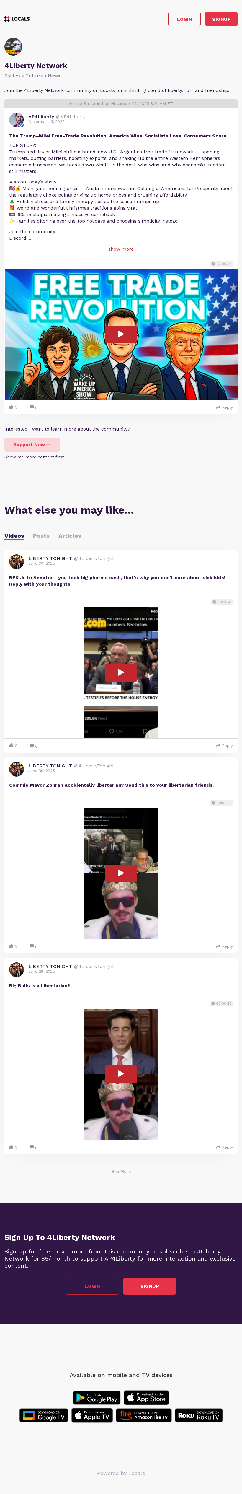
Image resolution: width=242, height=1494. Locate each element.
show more (121, 249)
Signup (221, 19)
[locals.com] (17, 19)
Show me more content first (34, 456)
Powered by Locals (121, 1473)
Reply (227, 407)
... (30, 238)
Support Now (29, 444)
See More (121, 1171)
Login (184, 19)
